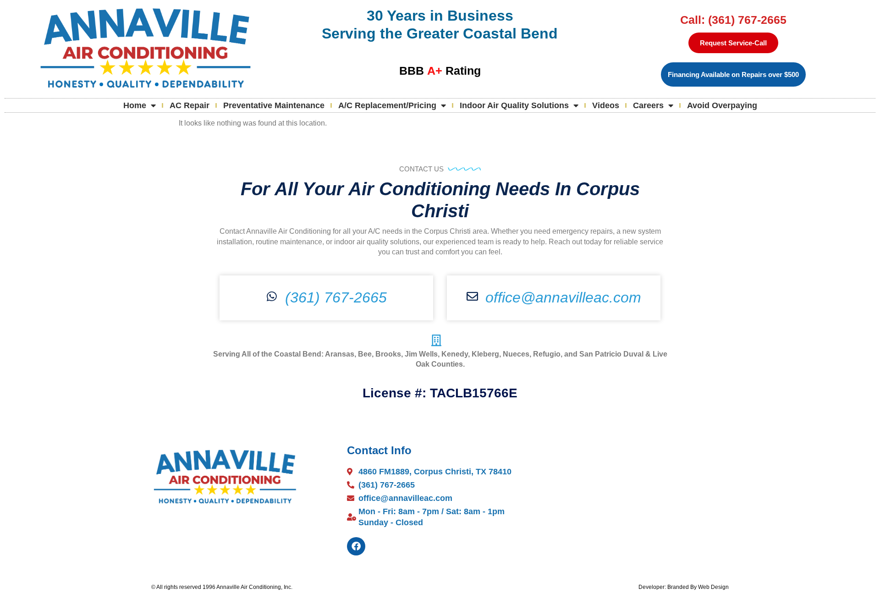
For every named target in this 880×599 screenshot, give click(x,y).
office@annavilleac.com (563, 297)
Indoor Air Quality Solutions (514, 105)
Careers (648, 105)
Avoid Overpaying (722, 105)
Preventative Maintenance (273, 105)
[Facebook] (356, 546)
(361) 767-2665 (336, 297)
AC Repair (189, 105)
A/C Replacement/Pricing (387, 105)
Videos (605, 105)
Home (134, 105)
